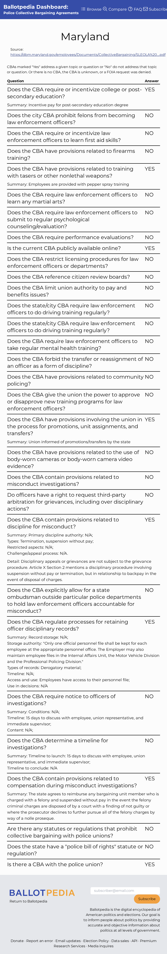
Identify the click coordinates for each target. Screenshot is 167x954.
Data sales (120, 941)
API (134, 941)
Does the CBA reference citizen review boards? (68, 277)
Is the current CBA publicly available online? (64, 248)
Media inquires (101, 946)
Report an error (39, 941)
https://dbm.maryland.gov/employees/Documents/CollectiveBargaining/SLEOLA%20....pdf (87, 55)
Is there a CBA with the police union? (55, 864)
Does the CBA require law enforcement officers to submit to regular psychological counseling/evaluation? (72, 219)
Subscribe (147, 899)
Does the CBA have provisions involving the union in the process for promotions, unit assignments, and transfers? (74, 426)
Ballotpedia (37, 901)
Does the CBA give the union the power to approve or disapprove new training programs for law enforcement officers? (73, 401)
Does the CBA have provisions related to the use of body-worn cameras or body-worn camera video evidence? (73, 459)
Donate (17, 941)
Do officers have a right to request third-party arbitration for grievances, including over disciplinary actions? (75, 502)
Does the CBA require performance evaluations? (70, 237)
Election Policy (96, 941)
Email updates (68, 941)
